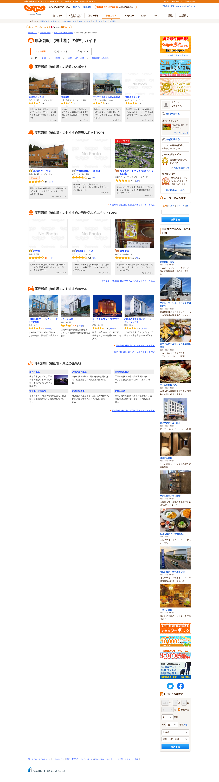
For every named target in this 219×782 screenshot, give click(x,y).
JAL (98, 759)
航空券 (143, 16)
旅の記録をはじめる (175, 190)
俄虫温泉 (65, 97)
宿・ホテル (32, 759)
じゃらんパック (75, 15)
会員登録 (87, 6)
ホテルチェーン (45, 759)
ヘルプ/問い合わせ (188, 1)
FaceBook (180, 686)
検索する (175, 219)
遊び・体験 (93, 15)
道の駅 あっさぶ (36, 97)
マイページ (190, 6)
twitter (170, 686)
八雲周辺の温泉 (79, 372)
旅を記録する (172, 139)
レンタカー (129, 15)
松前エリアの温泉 (37, 391)
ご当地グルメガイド (69, 21)
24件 (51, 182)
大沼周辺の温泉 (122, 372)
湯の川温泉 (34, 372)
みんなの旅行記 (111, 21)
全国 (44, 58)
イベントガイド (85, 21)
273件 (112, 328)
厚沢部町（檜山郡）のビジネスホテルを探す (134, 352)
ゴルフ (156, 16)
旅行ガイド (44, 21)
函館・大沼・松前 (76, 58)
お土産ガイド (97, 21)
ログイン (77, 6)
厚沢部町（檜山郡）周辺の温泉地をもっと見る (133, 410)
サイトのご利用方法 (171, 1)
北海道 (57, 58)
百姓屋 (36, 251)
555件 (48, 328)
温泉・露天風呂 (72, 759)
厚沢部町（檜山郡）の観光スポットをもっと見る (132, 205)
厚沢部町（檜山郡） (101, 58)
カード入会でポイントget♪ (175, 55)
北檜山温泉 (120, 391)
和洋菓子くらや (132, 97)
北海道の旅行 (45, 33)
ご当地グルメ (81, 51)
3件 (94, 258)
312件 (144, 328)
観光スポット (61, 51)
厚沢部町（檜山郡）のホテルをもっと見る (135, 345)
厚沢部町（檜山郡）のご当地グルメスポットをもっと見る (128, 281)
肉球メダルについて (181, 168)
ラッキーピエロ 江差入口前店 (106, 97)
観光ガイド (55, 21)
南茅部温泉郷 (78, 391)
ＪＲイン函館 (67, 319)
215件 (80, 326)
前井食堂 (124, 251)
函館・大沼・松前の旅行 (63, 33)
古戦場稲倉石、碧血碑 (88, 171)
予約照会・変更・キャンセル (173, 6)
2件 (94, 178)
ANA (102, 759)
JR (95, 759)
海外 (170, 15)
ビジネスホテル (59, 759)
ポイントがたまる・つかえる (39, 27)
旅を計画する (172, 113)
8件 (137, 258)
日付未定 (185, 709)
